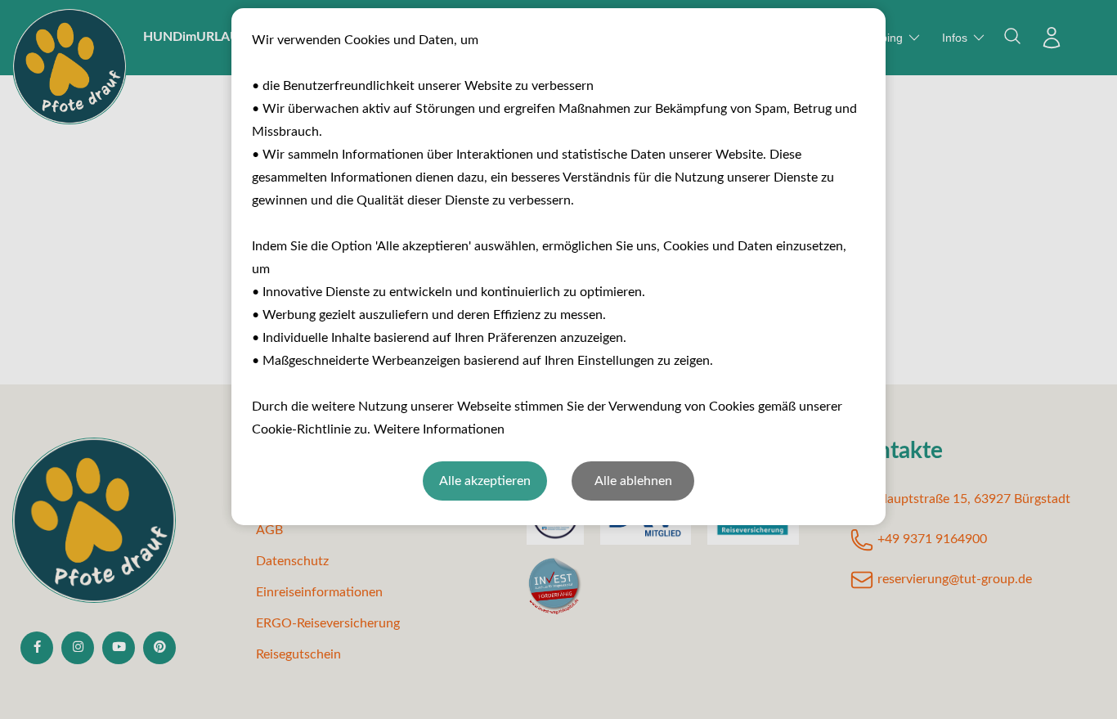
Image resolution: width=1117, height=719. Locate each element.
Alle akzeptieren (485, 481)
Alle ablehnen (633, 481)
